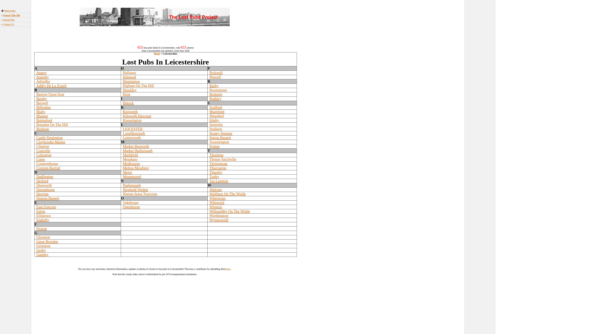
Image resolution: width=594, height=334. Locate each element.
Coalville (43, 151)
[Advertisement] (15, 79)
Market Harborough (138, 151)
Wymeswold (218, 220)
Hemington (131, 81)
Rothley (215, 99)
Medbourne (131, 164)
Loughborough (134, 133)
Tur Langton (218, 181)
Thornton (216, 155)
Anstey (41, 73)
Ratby (213, 86)
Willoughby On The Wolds (229, 211)
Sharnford (216, 112)
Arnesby (42, 77)
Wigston (215, 207)
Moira (127, 172)
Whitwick (216, 203)
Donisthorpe (45, 190)
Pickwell (216, 73)
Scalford (215, 107)
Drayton (42, 194)
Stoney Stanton (220, 133)
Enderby (42, 220)
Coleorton (43, 155)
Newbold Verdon (135, 190)
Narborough (132, 185)
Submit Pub (9, 20)
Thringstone (218, 164)
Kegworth (130, 112)
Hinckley (130, 90)
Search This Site (11, 15)
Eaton (40, 211)
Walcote (215, 190)
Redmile (215, 94)
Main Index (10, 10)
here (228, 269)
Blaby (40, 112)
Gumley (42, 255)
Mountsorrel (132, 177)
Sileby (214, 120)
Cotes (40, 159)
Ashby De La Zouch (51, 86)
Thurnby (215, 172)
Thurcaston (217, 168)
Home (157, 53)
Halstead (129, 77)
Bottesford (44, 120)
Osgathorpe (131, 207)
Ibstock (128, 103)
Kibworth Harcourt (137, 116)
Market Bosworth (136, 146)
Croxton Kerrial (48, 168)
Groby (41, 250)
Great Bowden (47, 242)
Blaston (42, 116)
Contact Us (8, 24)
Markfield (130, 155)
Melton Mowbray (136, 168)
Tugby (214, 177)
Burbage (42, 129)
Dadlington (44, 177)
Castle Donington (49, 138)
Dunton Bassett (47, 198)
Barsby (41, 99)
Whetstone (217, 198)
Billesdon (43, 107)
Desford (42, 181)
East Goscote (46, 207)
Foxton (41, 229)
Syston (214, 146)
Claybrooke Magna (50, 142)
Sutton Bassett (220, 138)
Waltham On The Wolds (227, 194)
